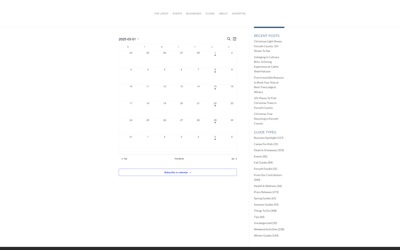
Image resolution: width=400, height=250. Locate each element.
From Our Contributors (268, 175)
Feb (125, 158)
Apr (233, 158)
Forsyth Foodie (263, 168)
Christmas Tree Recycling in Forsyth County (266, 118)
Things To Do (262, 210)
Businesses (193, 14)
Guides (210, 14)
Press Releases (263, 192)
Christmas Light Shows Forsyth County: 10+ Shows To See (268, 46)
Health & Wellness (265, 186)
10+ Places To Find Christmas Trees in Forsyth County (265, 102)
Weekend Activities (266, 229)
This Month (179, 158)
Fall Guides (261, 162)
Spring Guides (262, 198)
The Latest (161, 14)
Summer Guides (263, 204)
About (223, 14)
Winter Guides (263, 235)
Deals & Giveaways (265, 150)
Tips (256, 217)
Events (177, 14)
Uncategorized (263, 223)
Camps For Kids (263, 144)
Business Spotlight (265, 137)
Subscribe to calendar (176, 172)
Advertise (239, 14)
